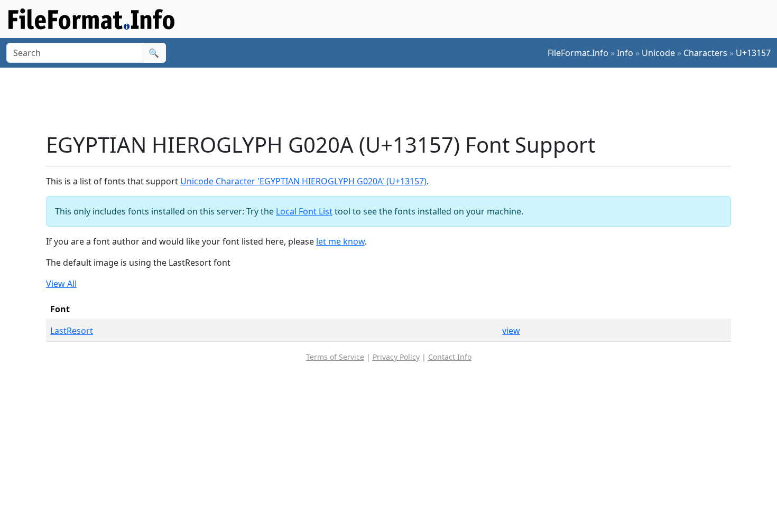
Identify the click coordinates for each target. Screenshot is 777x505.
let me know (340, 241)
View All (61, 283)
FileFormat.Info (578, 53)
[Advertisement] (394, 100)
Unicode (658, 53)
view (511, 330)
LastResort (71, 330)
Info (625, 53)
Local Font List (304, 211)
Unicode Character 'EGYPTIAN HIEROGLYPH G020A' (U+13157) (303, 181)
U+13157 (753, 53)
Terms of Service (335, 357)
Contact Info (449, 357)
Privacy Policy (396, 357)
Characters (705, 53)
